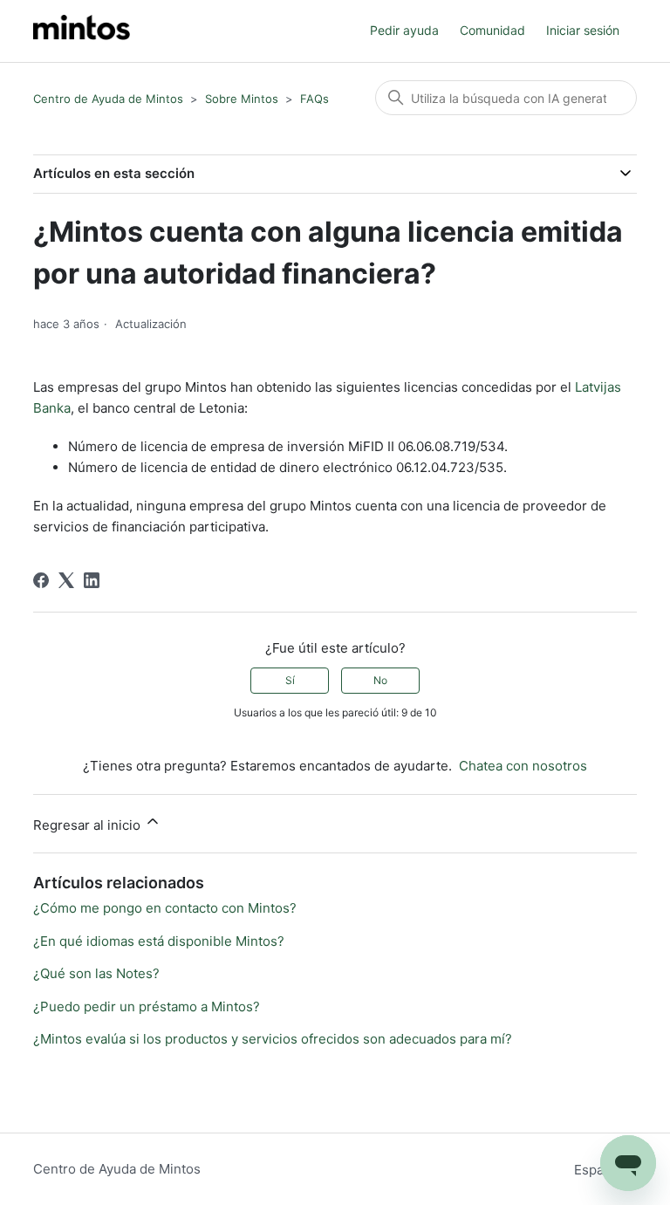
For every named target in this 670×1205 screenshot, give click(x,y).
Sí (290, 680)
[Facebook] (41, 580)
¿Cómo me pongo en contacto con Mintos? (165, 908)
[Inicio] (81, 31)
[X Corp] (66, 580)
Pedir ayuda (404, 30)
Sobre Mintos (241, 99)
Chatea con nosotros (523, 765)
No (380, 680)
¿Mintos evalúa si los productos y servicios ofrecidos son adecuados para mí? (272, 1038)
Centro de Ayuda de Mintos (108, 99)
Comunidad (492, 30)
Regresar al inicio (88, 825)
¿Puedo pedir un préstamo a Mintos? (146, 1006)
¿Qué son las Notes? (96, 973)
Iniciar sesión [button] (582, 30)
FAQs (314, 99)
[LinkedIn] (91, 580)
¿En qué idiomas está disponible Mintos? (158, 941)
